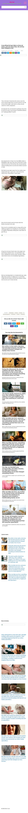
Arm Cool (11, 2)
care (17, 312)
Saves (23, 314)
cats (21, 312)
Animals (16, 50)
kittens (13, 314)
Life (18, 314)
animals (11, 312)
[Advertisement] (14, 26)
